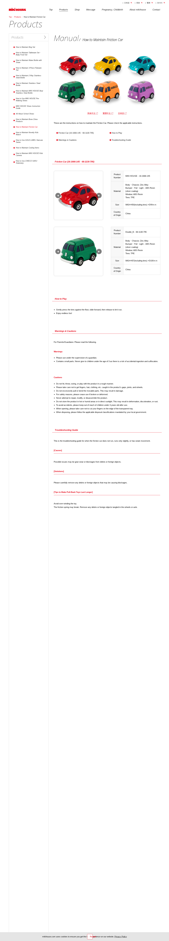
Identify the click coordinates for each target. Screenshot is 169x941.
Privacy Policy (120, 936)
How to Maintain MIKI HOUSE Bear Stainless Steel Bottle (29, 92)
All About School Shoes (25, 114)
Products (63, 9)
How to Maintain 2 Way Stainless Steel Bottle (28, 77)
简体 (138, 3)
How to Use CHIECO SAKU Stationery (26, 162)
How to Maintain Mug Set (25, 47)
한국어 (159, 3)
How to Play (117, 133)
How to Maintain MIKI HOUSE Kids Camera (29, 154)
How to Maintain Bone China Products (26, 120)
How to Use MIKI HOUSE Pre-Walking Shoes (27, 99)
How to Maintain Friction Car (26, 127)
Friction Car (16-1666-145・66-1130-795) (76, 133)
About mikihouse (138, 9)
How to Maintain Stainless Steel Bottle (28, 84)
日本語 (126, 3)
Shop (77, 9)
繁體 (148, 3)
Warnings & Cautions (68, 140)
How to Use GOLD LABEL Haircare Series (29, 141)
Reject (91, 936)
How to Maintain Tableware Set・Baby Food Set (28, 54)
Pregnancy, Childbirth (112, 9)
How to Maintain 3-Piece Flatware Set (28, 69)
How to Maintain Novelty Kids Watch (27, 133)
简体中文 (91, 113)
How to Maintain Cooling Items (27, 148)
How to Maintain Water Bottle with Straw (29, 61)
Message (90, 9)
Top (51, 9)
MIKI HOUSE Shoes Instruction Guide (28, 107)
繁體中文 (107, 113)
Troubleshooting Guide (121, 140)
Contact (156, 9)
